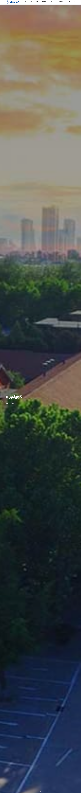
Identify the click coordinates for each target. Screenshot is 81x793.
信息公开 (50, 1)
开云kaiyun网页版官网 (30, 1)
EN (69, 1)
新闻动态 (38, 1)
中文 (72, 1)
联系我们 (61, 1)
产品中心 (44, 1)
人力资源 (55, 1)
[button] (40, 791)
